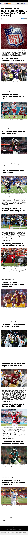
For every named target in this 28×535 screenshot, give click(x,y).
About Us (20, 529)
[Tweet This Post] (23, 18)
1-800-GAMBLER (22, 533)
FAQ (21, 529)
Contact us (15, 529)
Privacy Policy (8, 529)
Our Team (18, 529)
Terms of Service (12, 529)
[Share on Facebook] (21, 18)
